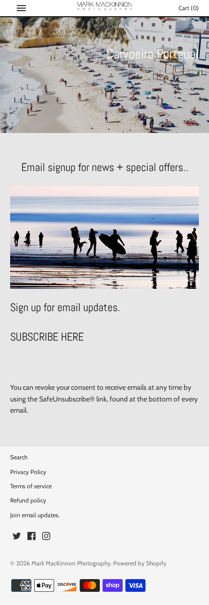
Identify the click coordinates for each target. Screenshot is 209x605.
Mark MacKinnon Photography (71, 563)
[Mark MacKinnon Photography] (104, 7)
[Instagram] (46, 537)
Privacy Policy (28, 472)
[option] (104, 75)
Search (18, 457)
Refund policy (28, 500)
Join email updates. (34, 515)
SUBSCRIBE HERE (47, 336)
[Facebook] (31, 537)
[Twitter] (17, 537)
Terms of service (31, 486)
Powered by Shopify (139, 563)
